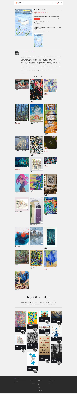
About (39, 384)
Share (42, 19)
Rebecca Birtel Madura (18, 265)
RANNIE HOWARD (32, 156)
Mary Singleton (32, 102)
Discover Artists (49, 2)
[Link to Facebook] (14, 381)
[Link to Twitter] (17, 381)
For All (32, 2)
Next (61, 9)
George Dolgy (32, 192)
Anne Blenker (46, 166)
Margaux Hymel (17, 193)
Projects (45, 2)
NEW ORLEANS (23, 73)
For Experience (40, 2)
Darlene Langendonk (47, 269)
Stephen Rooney (17, 123)
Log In (60, 2)
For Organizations (28, 2)
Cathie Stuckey (46, 94)
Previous (57, 9)
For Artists (36, 2)
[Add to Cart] (27, 87)
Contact (39, 387)
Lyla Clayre (31, 172)
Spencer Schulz (17, 169)
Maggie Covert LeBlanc (40, 9)
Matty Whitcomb (46, 151)
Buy (35, 19)
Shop (53, 2)
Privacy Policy (40, 390)
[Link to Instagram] (16, 381)
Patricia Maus (17, 151)
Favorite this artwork (58, 18)
